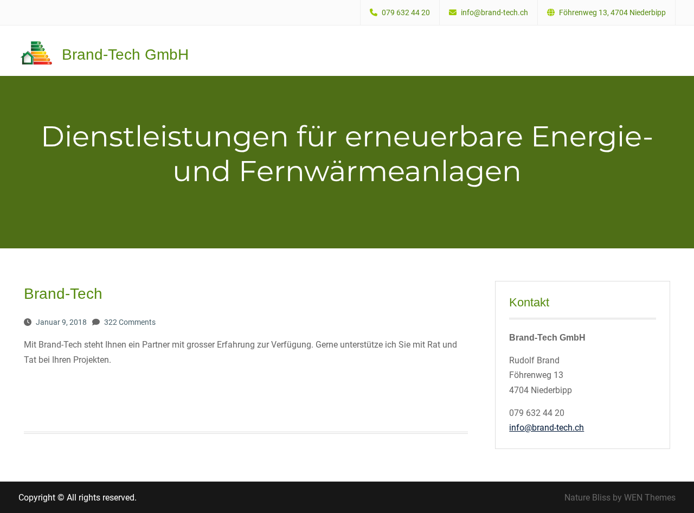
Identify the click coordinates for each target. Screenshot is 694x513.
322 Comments (130, 322)
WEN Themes (650, 497)
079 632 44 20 (406, 13)
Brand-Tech (63, 293)
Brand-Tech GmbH (125, 54)
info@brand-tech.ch (494, 13)
